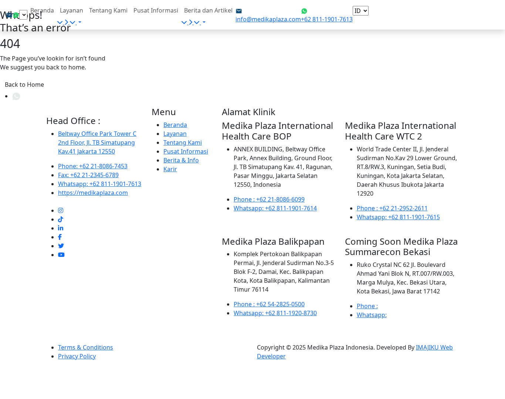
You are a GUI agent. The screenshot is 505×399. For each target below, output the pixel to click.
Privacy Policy (77, 356)
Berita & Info (181, 160)
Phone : (367, 306)
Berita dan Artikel (208, 10)
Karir (170, 169)
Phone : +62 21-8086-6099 (269, 199)
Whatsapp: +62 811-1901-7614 (275, 208)
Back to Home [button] (24, 84)
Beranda (42, 10)
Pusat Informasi (155, 10)
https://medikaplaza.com (93, 193)
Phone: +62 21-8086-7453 (93, 166)
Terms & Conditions (85, 347)
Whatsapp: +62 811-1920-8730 (275, 313)
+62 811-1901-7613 (327, 19)
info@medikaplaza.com (268, 19)
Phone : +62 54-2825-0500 (269, 304)
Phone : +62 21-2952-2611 (392, 208)
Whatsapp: (372, 315)
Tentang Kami (108, 10)
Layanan (71, 10)
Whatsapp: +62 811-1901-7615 (398, 217)
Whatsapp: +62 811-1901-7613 (99, 184)
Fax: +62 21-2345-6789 (88, 175)
